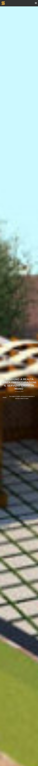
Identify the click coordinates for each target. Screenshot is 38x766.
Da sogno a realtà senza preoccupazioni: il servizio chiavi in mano (21, 397)
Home (4, 397)
